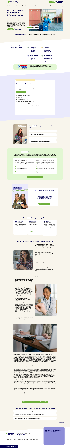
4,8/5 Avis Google (33, 27)
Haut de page (61, 422)
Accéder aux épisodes (44, 203)
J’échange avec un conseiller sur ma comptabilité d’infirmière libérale (35, 401)
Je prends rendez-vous (21, 91)
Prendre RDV (10, 29)
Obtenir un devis (18, 29)
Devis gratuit (59, 1)
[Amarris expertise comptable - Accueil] (12, 2)
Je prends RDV (52, 1)
